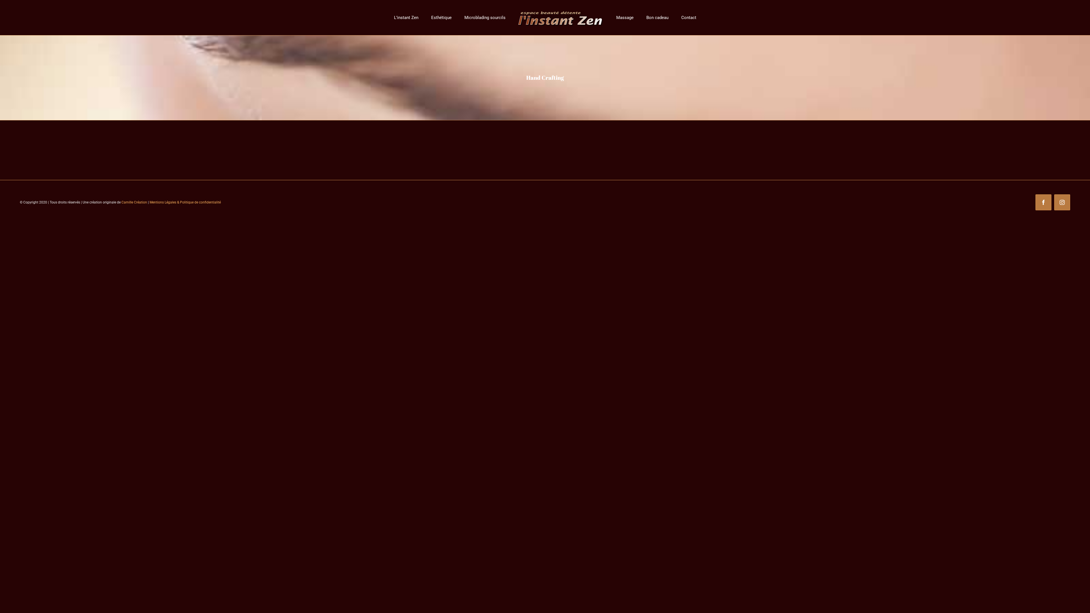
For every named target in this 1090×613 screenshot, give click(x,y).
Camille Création (134, 202)
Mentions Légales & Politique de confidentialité (185, 202)
